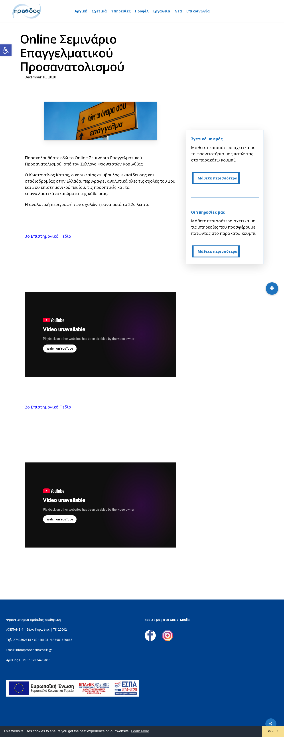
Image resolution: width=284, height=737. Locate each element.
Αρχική (81, 11)
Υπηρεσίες (121, 11)
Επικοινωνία (198, 11)
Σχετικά (99, 11)
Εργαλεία (161, 11)
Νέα (178, 11)
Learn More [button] (140, 731)
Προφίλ (142, 11)
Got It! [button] (273, 731)
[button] (6, 50)
